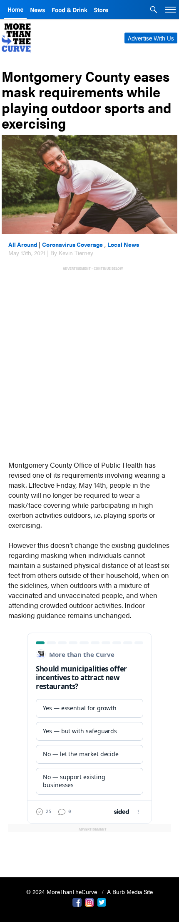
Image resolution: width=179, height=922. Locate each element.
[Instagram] (89, 901)
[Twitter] (102, 901)
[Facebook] (77, 901)
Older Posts (89, 850)
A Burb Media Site (130, 891)
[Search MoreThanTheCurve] (154, 10)
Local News (123, 244)
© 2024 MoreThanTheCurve (62, 891)
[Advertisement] (89, 361)
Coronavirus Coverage (72, 244)
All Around (22, 244)
